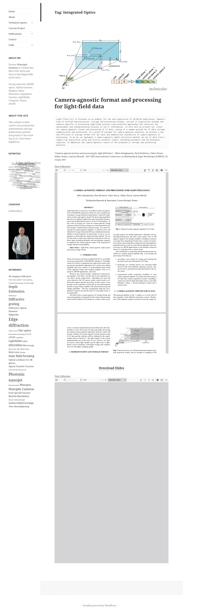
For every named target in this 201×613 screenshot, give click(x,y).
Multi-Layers (24, 349)
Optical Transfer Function (21, 366)
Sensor (11, 400)
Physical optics (14, 385)
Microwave (12, 349)
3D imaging (14, 276)
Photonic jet (22, 370)
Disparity (14, 314)
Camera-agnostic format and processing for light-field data (108, 103)
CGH (10, 280)
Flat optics (24, 330)
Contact (13, 39)
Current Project (17, 28)
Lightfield (19, 337)
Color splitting (27, 280)
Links (11, 45)
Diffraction (12, 296)
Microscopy (28, 345)
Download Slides (111, 368)
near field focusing (21, 356)
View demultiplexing (19, 406)
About (12, 17)
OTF (10, 370)
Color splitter (17, 280)
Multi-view (14, 352)
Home (12, 11)
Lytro (25, 341)
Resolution (23, 396)
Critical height (29, 283)
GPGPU (12, 337)
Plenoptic (25, 385)
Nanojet (22, 352)
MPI (18, 349)
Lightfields (15, 341)
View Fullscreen (62, 166)
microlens (15, 345)
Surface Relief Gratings (21, 402)
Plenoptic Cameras (21, 389)
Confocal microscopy (16, 283)
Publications (15, 33)
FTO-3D (28, 334)
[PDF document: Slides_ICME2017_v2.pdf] (111, 470)
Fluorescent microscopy (17, 334)
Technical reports (18, 22)
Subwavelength (19, 400)
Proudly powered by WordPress (99, 605)
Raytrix (13, 396)
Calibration (25, 276)
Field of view (13, 331)
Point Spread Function (19, 392)
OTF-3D (14, 370)
